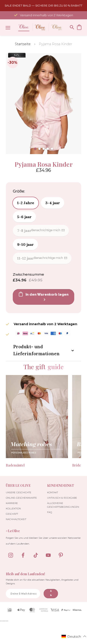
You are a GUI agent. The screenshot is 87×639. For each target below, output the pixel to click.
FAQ (49, 512)
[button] (35, 149)
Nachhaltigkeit (16, 519)
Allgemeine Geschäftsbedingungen (63, 505)
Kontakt (52, 492)
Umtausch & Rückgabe (62, 497)
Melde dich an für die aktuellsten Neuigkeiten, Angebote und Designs (42, 581)
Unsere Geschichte (18, 492)
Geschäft (12, 513)
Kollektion (13, 508)
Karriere (12, 503)
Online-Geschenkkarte (21, 497)
